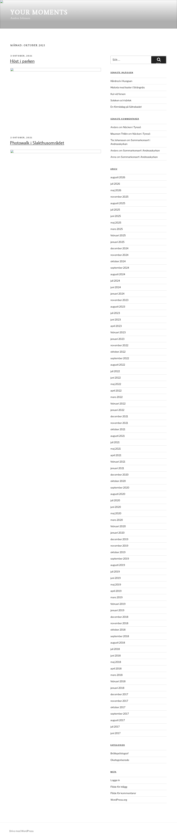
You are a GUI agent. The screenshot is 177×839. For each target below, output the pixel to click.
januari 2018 (117, 687)
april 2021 (115, 455)
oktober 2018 (117, 629)
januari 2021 (117, 468)
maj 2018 (115, 661)
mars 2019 (116, 597)
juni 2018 (115, 655)
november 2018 (119, 623)
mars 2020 (116, 519)
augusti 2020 (117, 493)
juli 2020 (115, 500)
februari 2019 (117, 603)
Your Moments (39, 12)
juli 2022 (115, 371)
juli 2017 (115, 726)
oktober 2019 (117, 552)
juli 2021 (115, 442)
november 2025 (119, 196)
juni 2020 (115, 506)
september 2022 (119, 358)
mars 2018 (116, 674)
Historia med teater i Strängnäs (127, 87)
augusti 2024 (117, 274)
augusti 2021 (117, 435)
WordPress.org (118, 799)
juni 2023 (115, 319)
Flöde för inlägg (118, 786)
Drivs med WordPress (21, 830)
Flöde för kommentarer (123, 793)
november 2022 (119, 345)
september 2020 (119, 487)
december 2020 (119, 474)
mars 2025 (116, 228)
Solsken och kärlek (120, 100)
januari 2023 (117, 338)
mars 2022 (116, 396)
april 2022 (116, 390)
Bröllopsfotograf (119, 753)
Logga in (115, 780)
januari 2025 (117, 241)
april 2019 (116, 590)
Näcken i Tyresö (132, 127)
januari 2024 (117, 293)
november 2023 (119, 300)
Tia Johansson (118, 140)
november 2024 (119, 254)
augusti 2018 (117, 642)
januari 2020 (117, 532)
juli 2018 (115, 648)
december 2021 (119, 416)
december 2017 (119, 694)
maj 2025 (115, 222)
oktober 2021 (117, 429)
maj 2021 (115, 448)
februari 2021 (117, 461)
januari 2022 (117, 409)
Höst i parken (22, 61)
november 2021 (119, 422)
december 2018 (119, 616)
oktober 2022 (117, 351)
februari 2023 (118, 332)
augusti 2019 (117, 564)
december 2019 (119, 539)
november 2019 (119, 545)
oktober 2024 (118, 261)
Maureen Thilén (119, 133)
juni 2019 (115, 577)
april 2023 (116, 325)
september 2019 (119, 558)
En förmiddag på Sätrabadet (126, 106)
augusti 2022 (117, 364)
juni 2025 (115, 216)
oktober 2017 (117, 707)
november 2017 (119, 700)
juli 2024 (115, 280)
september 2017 (119, 713)
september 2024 (119, 267)
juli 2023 (115, 312)
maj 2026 (115, 190)
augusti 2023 (117, 306)
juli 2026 (115, 183)
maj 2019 (115, 584)
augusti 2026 (117, 177)
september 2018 (119, 636)
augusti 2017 (117, 720)
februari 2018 (117, 681)
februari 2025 (118, 235)
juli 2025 (115, 209)
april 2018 (116, 668)
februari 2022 (117, 403)
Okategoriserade (119, 759)
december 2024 (119, 248)
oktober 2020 (118, 480)
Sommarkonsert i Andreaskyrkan (141, 150)
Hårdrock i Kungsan (121, 81)
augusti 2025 (117, 203)
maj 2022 (115, 384)
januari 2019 (117, 610)
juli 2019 (115, 571)
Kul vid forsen (117, 93)
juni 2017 (115, 733)
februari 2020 (118, 526)
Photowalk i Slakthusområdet (37, 143)
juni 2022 (115, 377)
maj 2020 (115, 513)
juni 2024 (115, 287)
